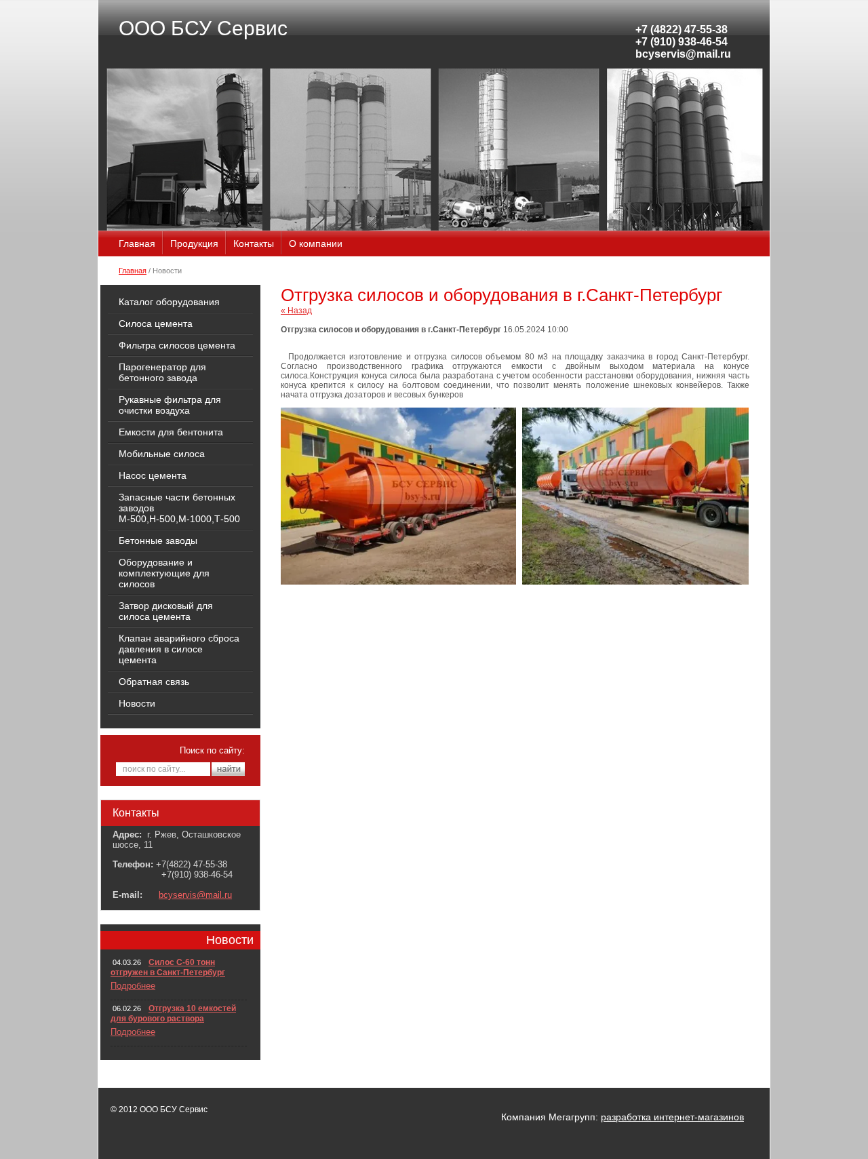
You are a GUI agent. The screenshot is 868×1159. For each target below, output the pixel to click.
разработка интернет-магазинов (672, 1117)
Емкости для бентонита (171, 432)
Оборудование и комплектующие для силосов (164, 573)
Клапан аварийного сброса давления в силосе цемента (179, 649)
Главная (137, 243)
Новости (137, 703)
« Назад (296, 310)
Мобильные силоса (162, 453)
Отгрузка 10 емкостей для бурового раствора (173, 1013)
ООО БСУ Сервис (203, 28)
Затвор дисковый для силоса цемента (166, 611)
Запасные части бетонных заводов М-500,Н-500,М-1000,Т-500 (179, 508)
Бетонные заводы (158, 540)
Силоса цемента (156, 323)
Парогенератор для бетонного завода (162, 372)
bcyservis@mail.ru (195, 895)
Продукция (194, 243)
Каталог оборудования (169, 301)
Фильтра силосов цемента (177, 345)
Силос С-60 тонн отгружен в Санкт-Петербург (168, 967)
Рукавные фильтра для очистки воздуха (170, 405)
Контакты (253, 243)
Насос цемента (152, 475)
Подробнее (133, 986)
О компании (315, 243)
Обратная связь (154, 681)
